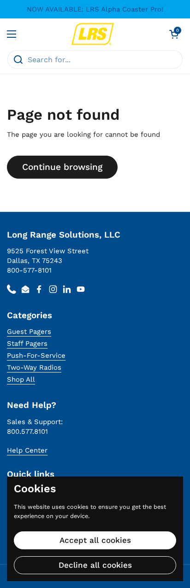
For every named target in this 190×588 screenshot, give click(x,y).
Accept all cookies (95, 540)
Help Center (27, 450)
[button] (174, 34)
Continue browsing (62, 167)
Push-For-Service (36, 355)
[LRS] (92, 34)
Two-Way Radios (34, 367)
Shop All (21, 379)
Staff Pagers (27, 343)
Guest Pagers (29, 331)
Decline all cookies (95, 565)
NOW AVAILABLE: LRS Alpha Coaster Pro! (95, 9)
